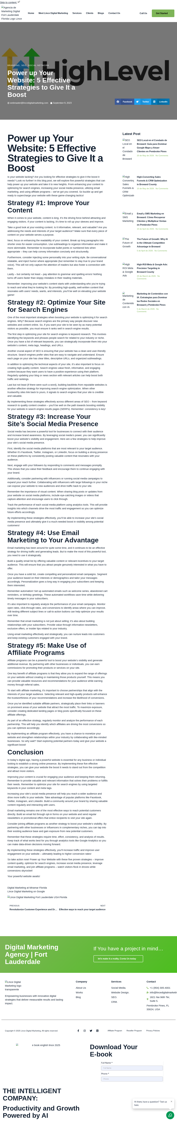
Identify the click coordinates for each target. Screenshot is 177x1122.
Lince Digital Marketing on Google (26, 891)
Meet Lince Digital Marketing (53, 13)
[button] (124, 102)
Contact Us (114, 13)
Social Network (38, 65)
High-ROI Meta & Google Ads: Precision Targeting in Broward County (152, 268)
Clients (89, 13)
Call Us (143, 13)
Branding (13, 65)
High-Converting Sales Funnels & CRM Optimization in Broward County (152, 181)
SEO (23, 65)
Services (77, 13)
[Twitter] (90, 1030)
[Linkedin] (97, 1030)
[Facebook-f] (78, 1030)
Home (31, 13)
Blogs (101, 13)
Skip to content (8, 2)
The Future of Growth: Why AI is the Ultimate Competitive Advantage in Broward (152, 243)
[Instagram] (84, 1030)
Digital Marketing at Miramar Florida (27, 887)
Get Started (162, 13)
